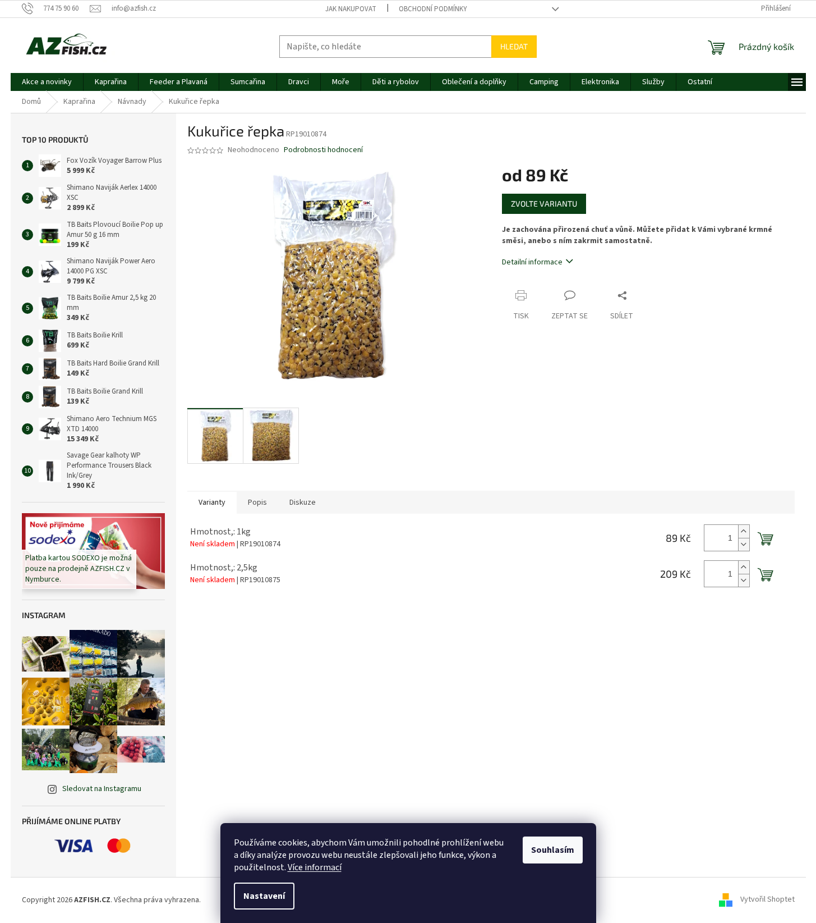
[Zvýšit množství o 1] (743, 531)
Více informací (315, 867)
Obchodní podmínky (433, 9)
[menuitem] (47, 82)
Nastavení (264, 896)
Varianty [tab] (212, 502)
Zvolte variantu (544, 203)
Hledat (514, 46)
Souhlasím (552, 850)
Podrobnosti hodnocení (323, 150)
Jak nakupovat (350, 9)
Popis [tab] (257, 502)
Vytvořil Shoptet (767, 900)
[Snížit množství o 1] (743, 544)
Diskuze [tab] (302, 502)
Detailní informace (532, 262)
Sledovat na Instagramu (101, 788)
